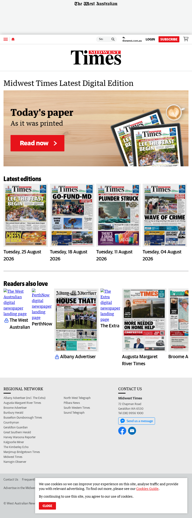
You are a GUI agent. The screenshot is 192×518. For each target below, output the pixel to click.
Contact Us (11, 479)
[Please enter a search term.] (113, 39)
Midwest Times (13, 457)
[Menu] (6, 39)
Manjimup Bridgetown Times (22, 452)
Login (150, 39)
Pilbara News (72, 403)
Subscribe (168, 39)
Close (47, 506)
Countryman (11, 422)
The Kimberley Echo (16, 447)
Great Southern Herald (17, 432)
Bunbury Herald (13, 412)
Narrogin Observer (15, 461)
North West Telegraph (77, 398)
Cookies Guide (147, 489)
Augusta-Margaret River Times (22, 403)
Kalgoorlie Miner (14, 442)
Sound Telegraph (74, 412)
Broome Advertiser (15, 407)
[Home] (13, 39)
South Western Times (77, 407)
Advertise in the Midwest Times (25, 488)
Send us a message (140, 421)
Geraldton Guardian (16, 427)
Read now (34, 143)
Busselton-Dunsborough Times (23, 417)
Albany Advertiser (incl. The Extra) (24, 398)
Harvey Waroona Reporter (20, 437)
